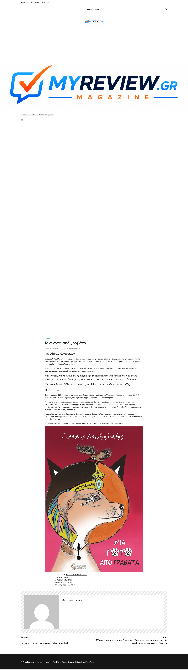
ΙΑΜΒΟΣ (66, 577)
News (97, 9)
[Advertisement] (94, 48)
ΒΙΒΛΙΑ (48, 338)
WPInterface (88, 662)
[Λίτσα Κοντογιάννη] (41, 612)
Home (89, 9)
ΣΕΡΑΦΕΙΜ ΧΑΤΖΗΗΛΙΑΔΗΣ (76, 575)
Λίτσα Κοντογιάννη (74, 348)
